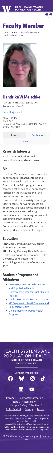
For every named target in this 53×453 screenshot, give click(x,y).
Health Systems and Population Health (29, 8)
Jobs (15, 401)
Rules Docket (13, 409)
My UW (35, 405)
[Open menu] (48, 15)
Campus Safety (18, 405)
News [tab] (26, 141)
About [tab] (14, 135)
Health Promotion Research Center (29, 299)
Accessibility (29, 401)
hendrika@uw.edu (13, 112)
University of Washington (7, 8)
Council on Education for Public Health (25, 429)
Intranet (10, 398)
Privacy (29, 409)
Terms (40, 409)
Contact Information (31, 398)
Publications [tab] (38, 135)
